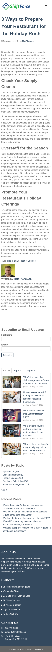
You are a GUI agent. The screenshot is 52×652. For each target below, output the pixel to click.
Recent (6, 370)
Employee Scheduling (15, 481)
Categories (30, 370)
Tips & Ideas (13, 261)
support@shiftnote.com (15, 632)
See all (4, 490)
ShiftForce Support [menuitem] (12, 605)
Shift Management (13, 475)
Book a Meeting (8, 568)
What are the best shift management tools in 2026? (26, 518)
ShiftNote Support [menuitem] (11, 600)
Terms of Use (26, 649)
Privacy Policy (38, 649)
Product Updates (28, 261)
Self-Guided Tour (39, 565)
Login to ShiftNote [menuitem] (11, 609)
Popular (17, 370)
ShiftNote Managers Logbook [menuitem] (16, 587)
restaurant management (16, 484)
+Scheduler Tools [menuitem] (11, 591)
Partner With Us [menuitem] (10, 614)
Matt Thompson (28, 41)
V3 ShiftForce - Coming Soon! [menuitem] (17, 596)
